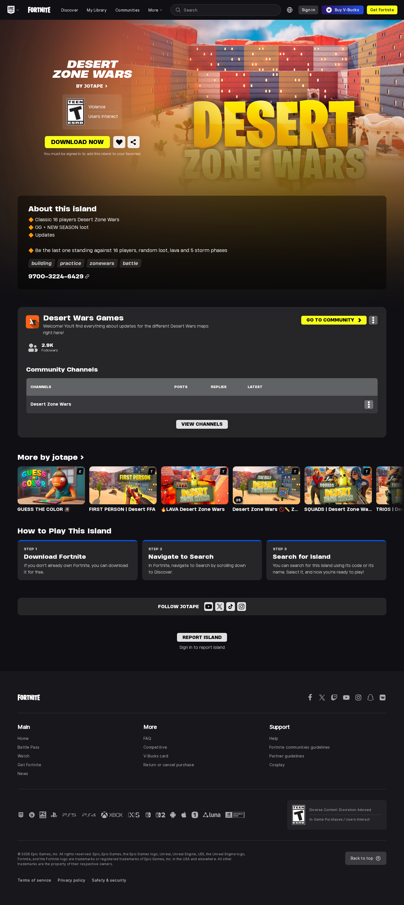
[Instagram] (241, 606)
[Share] (134, 142)
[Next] (389, 489)
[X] (219, 606)
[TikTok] (230, 606)
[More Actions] (373, 320)
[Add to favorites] (119, 142)
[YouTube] (208, 606)
